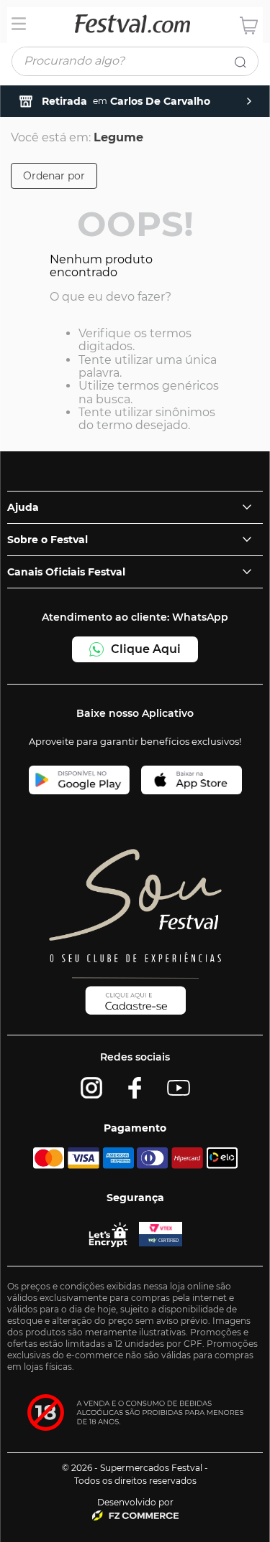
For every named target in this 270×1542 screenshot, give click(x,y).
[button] (54, 176)
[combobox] (135, 64)
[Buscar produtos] (243, 65)
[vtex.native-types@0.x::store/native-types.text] (135, 1515)
